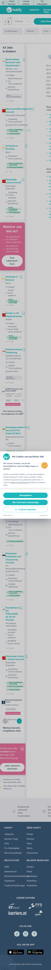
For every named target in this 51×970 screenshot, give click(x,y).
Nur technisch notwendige (25, 502)
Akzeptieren (25, 495)
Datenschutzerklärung (19, 482)
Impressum (44, 515)
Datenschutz (8, 515)
